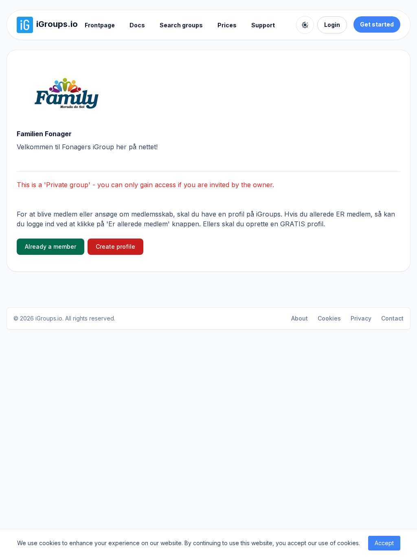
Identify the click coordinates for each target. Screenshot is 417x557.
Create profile (115, 246)
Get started (377, 24)
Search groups (181, 25)
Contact (392, 318)
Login (332, 24)
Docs (137, 25)
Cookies (329, 318)
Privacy (361, 318)
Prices (227, 25)
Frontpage (100, 25)
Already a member (50, 246)
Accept (384, 542)
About (299, 318)
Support (263, 25)
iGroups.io (48, 318)
